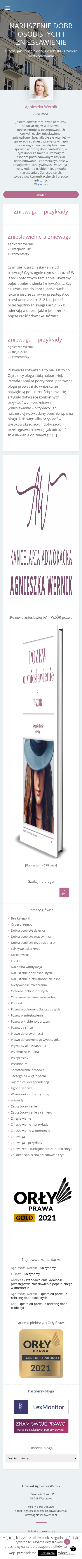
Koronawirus (20, 955)
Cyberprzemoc (21, 924)
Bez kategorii (20, 918)
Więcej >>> (66, 1553)
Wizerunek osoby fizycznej (30, 1094)
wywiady (17, 1100)
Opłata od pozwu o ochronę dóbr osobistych (39, 1296)
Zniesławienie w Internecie (30, 1130)
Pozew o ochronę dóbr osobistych (35, 1009)
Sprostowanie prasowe (27, 1070)
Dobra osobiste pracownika (31, 936)
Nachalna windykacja (26, 967)
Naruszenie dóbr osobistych (31, 973)
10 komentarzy (18, 254)
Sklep (41, 195)
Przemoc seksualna (25, 1052)
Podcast (16, 1003)
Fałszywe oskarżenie (25, 949)
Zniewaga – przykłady (35, 339)
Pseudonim (19, 1064)
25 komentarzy (18, 357)
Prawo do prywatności (27, 1033)
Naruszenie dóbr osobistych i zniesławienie (41, 34)
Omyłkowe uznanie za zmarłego (34, 997)
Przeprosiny (19, 1058)
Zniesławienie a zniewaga (40, 236)
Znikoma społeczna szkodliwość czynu (38, 1155)
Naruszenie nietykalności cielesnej (36, 979)
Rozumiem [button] (48, 1553)
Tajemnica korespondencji (30, 1082)
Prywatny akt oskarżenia (28, 1046)
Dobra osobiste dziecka (28, 930)
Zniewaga (18, 1137)
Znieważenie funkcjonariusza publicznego (41, 1149)
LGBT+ (15, 961)
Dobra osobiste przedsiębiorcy (33, 943)
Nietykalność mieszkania (29, 985)
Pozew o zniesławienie (27, 1015)
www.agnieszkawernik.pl (41, 1515)
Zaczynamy (48, 1268)
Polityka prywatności (41, 1531)
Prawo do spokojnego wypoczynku (36, 1040)
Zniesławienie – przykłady (29, 1124)
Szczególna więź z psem (28, 1076)
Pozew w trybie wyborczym (30, 1021)
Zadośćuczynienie (24, 1106)
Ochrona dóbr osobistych (29, 991)
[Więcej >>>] (41, 184)
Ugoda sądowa (21, 1088)
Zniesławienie (21, 1118)
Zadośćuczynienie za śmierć (31, 1112)
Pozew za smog (22, 1027)
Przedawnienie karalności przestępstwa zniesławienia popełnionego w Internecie (41, 1284)
